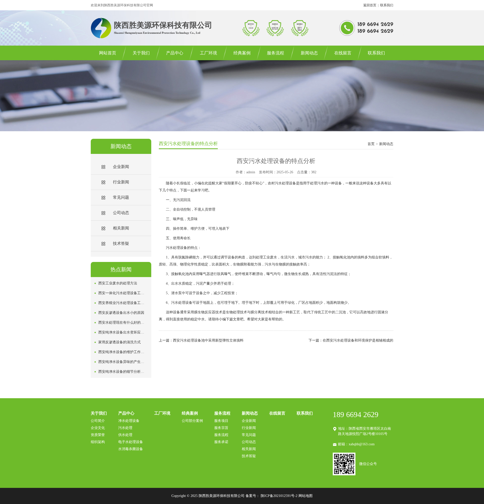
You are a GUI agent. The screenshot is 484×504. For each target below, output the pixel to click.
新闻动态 (309, 53)
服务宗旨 (221, 428)
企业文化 (98, 428)
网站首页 (107, 53)
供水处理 (125, 435)
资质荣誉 (98, 435)
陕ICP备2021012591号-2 (279, 496)
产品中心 (174, 53)
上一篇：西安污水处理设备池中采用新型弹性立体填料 (201, 340)
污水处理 (125, 428)
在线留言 (342, 53)
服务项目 (221, 421)
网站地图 (305, 496)
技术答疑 (249, 456)
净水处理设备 (128, 421)
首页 (371, 144)
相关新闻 (249, 449)
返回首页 (369, 5)
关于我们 (141, 53)
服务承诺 (221, 442)
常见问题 (249, 435)
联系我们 (386, 5)
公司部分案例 (192, 421)
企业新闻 (249, 421)
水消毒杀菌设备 (130, 449)
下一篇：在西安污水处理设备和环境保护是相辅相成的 (351, 340)
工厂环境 (208, 53)
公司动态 (249, 442)
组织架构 (98, 442)
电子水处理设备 (130, 442)
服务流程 (275, 53)
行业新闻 (249, 428)
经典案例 (242, 53)
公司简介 (98, 421)
